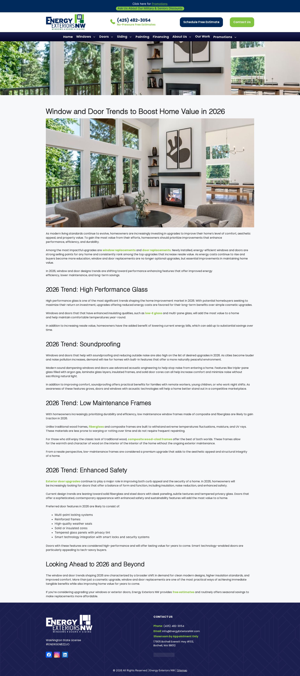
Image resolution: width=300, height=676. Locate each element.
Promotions (160, 4)
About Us (179, 36)
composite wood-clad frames (150, 439)
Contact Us (242, 22)
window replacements (119, 250)
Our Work (202, 36)
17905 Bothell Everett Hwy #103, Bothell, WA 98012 (173, 643)
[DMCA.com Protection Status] (163, 656)
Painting (142, 37)
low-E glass (153, 313)
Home (68, 37)
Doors (104, 36)
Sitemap (182, 670)
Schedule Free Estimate (201, 22)
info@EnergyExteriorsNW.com (181, 631)
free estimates (183, 592)
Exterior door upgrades (63, 481)
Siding (122, 36)
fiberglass (96, 427)
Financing (161, 37)
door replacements (156, 250)
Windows (83, 36)
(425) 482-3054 (134, 20)
